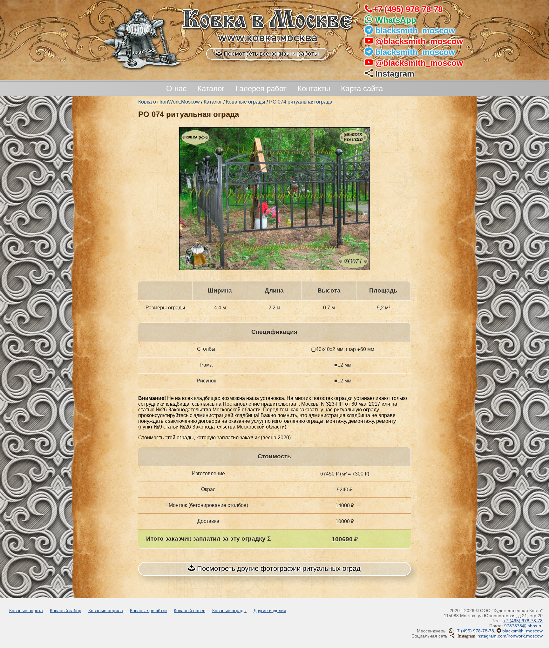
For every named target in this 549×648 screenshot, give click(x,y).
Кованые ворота (26, 610)
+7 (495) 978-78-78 (408, 9)
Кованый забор (65, 610)
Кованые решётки (148, 610)
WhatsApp (395, 20)
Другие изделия (270, 610)
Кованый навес (189, 610)
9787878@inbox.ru (523, 625)
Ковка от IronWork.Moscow (169, 102)
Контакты (313, 88)
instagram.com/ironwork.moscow (510, 635)
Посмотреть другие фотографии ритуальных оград (278, 568)
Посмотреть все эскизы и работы (270, 53)
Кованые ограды (245, 102)
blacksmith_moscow (415, 30)
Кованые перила (105, 610)
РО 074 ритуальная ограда (300, 102)
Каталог (211, 88)
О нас (176, 88)
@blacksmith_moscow (419, 41)
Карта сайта (362, 88)
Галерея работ (261, 88)
